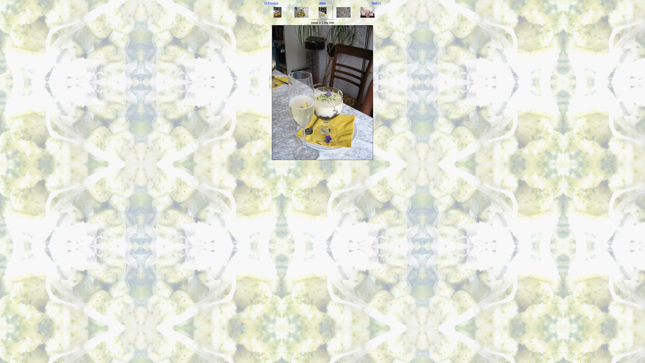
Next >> (376, 3)
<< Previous (271, 3)
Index (322, 3)
